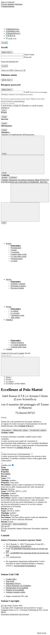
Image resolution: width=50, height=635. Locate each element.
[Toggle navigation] (20, 212)
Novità (8, 379)
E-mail (26, 92)
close (4, 223)
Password (27, 57)
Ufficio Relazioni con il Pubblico (18, 586)
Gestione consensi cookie (15, 592)
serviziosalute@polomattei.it (25, 566)
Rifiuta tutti (20, 430)
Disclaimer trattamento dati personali (15, 614)
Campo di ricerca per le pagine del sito (15, 353)
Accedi (4, 42)
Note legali (10, 581)
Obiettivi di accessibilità (15, 590)
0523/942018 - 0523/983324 (20, 546)
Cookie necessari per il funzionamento (16, 454)
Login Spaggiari (19, 101)
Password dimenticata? (9, 61)
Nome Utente (29, 55)
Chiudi (4, 117)
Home (8, 377)
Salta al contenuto (8, 2)
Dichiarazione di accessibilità (17, 588)
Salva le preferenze (20, 524)
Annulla (4, 177)
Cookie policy (11, 579)
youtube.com (6, 465)
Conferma (13, 177)
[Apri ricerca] (30, 192)
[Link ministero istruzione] (11, 4)
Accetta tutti (38, 430)
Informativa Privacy (13, 583)
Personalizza (6, 430)
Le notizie (9, 381)
